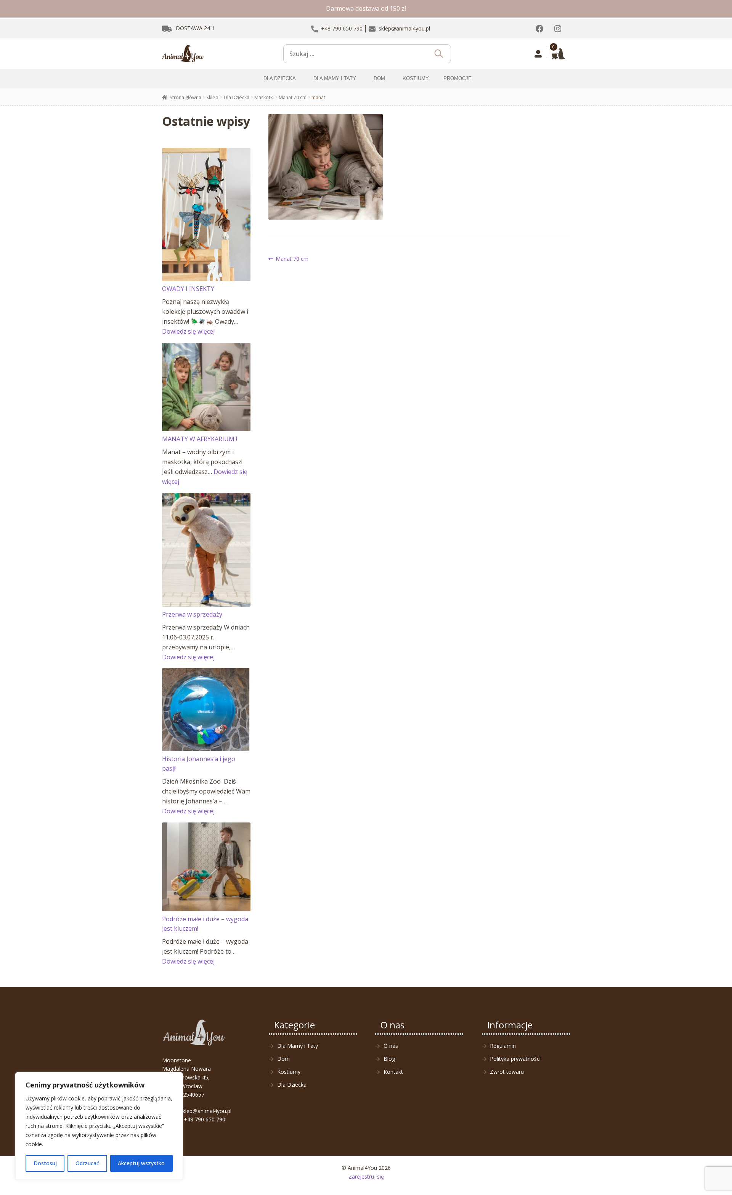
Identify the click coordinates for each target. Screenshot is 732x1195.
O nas (391, 1045)
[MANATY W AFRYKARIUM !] (206, 387)
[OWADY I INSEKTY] (206, 214)
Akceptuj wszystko (141, 1163)
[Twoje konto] (538, 54)
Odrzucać (87, 1163)
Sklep (212, 97)
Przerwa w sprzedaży (192, 614)
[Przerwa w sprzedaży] (206, 550)
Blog (389, 1058)
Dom (283, 1058)
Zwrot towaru (507, 1071)
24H (195, 28)
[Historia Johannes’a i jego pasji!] (206, 709)
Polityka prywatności (515, 1058)
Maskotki (264, 97)
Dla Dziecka (236, 97)
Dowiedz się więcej (188, 331)
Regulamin (503, 1045)
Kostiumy (288, 1071)
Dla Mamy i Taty (297, 1045)
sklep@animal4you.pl (205, 1111)
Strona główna (185, 97)
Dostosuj (45, 1163)
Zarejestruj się (366, 1176)
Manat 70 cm (293, 97)
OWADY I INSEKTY (188, 288)
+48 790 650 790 (204, 1119)
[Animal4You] (183, 54)
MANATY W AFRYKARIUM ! (199, 439)
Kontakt (393, 1071)
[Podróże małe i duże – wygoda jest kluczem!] (206, 866)
